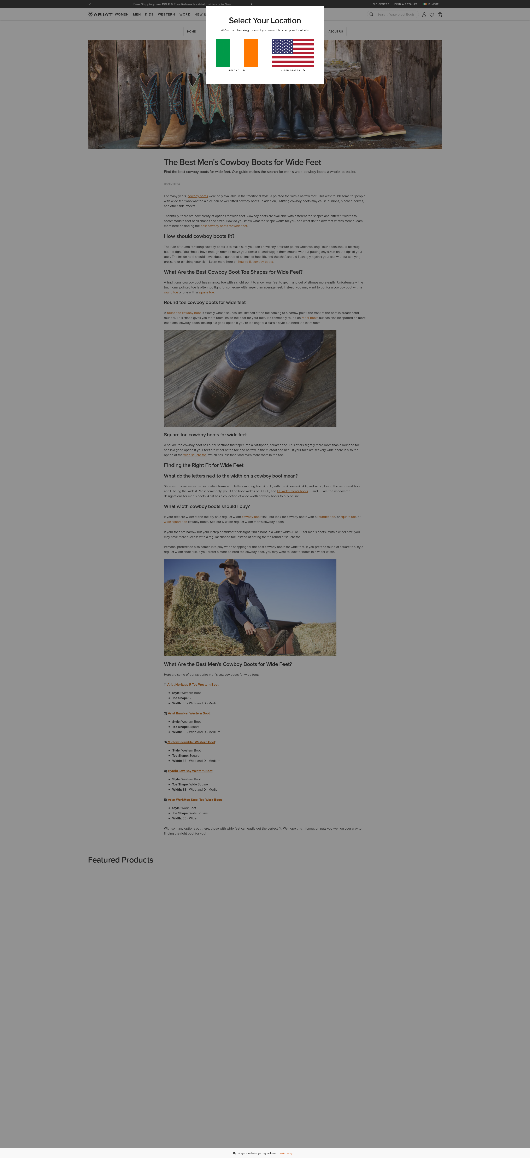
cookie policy (285, 1153)
